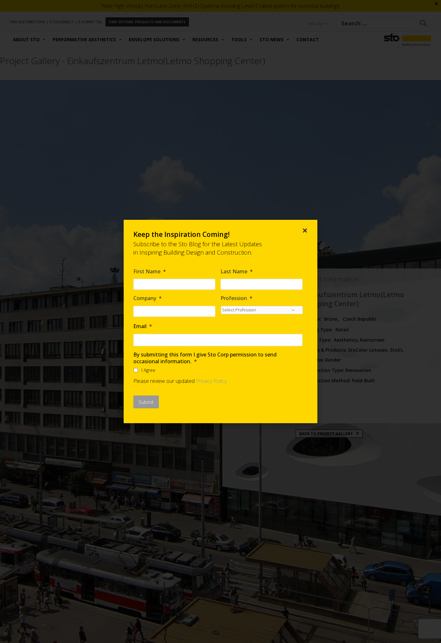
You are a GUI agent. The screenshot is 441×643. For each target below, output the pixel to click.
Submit (146, 402)
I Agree (148, 370)
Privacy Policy (211, 381)
